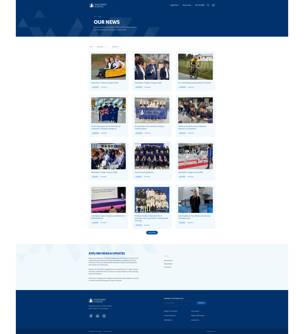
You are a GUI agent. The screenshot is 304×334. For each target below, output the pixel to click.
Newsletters (104, 87)
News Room (191, 87)
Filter (91, 47)
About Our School (170, 311)
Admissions (168, 320)
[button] (201, 303)
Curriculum (195, 311)
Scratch (213, 331)
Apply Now (174, 5)
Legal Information (107, 331)
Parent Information (197, 315)
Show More (152, 232)
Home (95, 16)
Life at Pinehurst (170, 315)
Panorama (167, 267)
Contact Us (195, 320)
